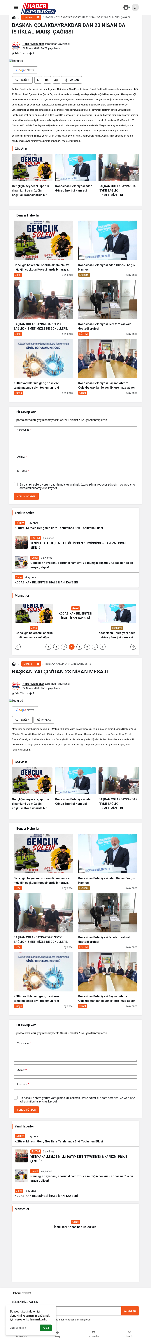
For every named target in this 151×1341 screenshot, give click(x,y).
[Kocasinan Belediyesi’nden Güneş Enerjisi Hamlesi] (75, 175)
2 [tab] (56, 646)
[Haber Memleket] (38, 8)
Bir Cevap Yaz (26, 412)
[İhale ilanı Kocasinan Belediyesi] (75, 1224)
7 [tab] (95, 646)
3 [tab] (64, 646)
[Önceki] (18, 647)
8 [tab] (102, 646)
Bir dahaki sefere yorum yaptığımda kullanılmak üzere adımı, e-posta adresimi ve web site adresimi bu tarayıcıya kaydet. (77, 486)
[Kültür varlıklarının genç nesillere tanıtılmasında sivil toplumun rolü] (43, 367)
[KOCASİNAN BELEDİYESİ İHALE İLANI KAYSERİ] (75, 580)
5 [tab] (79, 646)
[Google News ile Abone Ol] (25, 69)
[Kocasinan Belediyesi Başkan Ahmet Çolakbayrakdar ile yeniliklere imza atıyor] (107, 367)
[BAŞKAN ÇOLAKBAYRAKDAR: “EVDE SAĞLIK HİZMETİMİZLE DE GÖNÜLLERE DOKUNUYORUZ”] (119, 175)
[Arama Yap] (135, 7)
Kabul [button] (46, 1328)
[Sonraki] (133, 647)
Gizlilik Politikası (18, 1328)
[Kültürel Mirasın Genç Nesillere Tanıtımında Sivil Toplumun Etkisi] (75, 525)
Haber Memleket (33, 44)
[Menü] (15, 7)
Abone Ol (130, 1310)
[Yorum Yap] (38, 80)
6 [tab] (87, 646)
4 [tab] (71, 646)
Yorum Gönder (26, 496)
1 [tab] (48, 646)
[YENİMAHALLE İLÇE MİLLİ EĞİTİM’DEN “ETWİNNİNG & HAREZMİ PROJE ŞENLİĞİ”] (75, 543)
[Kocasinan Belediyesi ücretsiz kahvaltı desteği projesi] (107, 308)
